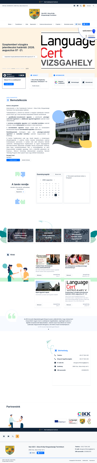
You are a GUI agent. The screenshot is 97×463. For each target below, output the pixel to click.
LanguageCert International (75, 460)
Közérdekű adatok (68, 24)
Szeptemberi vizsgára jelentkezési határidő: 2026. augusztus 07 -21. (20, 56)
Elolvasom (39, 275)
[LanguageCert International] (73, 421)
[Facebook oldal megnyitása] (74, 5)
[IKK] (84, 414)
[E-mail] (8, 436)
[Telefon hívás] (81, 5)
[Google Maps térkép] (25, 366)
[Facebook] (4, 436)
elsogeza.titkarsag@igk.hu (87, 449)
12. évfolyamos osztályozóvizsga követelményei (20, 235)
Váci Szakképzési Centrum (51, 2)
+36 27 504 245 (85, 446)
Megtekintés (19, 191)
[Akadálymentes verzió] (84, 5)
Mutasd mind (58, 174)
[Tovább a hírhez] (48, 259)
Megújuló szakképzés (61, 82)
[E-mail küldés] (77, 5)
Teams (79, 24)
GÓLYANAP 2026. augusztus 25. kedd (48, 235)
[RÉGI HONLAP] (82, 421)
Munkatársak (89, 82)
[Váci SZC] (89, 421)
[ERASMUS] (60, 421)
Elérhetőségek (75, 82)
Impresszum (92, 460)
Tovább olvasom (8, 84)
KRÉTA (87, 24)
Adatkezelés (85, 460)
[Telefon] (13, 436)
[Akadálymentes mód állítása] (17, 436)
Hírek (27, 24)
